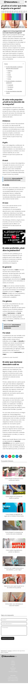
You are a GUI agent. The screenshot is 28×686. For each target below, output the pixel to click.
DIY (13, 666)
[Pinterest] (9, 456)
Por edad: (10, 89)
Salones (13, 670)
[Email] (20, 456)
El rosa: (9, 79)
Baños (12, 661)
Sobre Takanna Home (13, 680)
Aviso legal (12, 675)
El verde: (10, 77)
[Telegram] (16, 456)
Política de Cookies (12, 677)
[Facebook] (2, 456)
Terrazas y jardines (13, 671)
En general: (10, 85)
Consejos (13, 664)
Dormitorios (13, 668)
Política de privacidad (13, 679)
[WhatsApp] (13, 456)
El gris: (9, 72)
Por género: (10, 87)
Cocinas (13, 663)
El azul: (9, 75)
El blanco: (10, 70)
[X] (6, 456)
